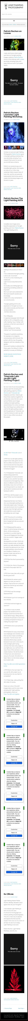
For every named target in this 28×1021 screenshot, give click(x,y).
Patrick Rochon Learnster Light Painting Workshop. (13, 115)
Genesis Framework (9, 1017)
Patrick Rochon (18, 57)
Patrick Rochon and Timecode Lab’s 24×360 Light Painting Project (13, 377)
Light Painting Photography (14, 6)
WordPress (17, 1017)
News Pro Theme (18, 1015)
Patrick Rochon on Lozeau (13, 32)
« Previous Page (8, 1008)
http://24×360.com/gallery (11, 694)
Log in (22, 1017)
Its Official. (9, 894)
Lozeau (22, 59)
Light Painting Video (16, 102)
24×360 (6, 452)
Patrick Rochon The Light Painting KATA (13, 199)
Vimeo (5, 454)
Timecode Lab (15, 393)
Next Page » (21, 1008)
